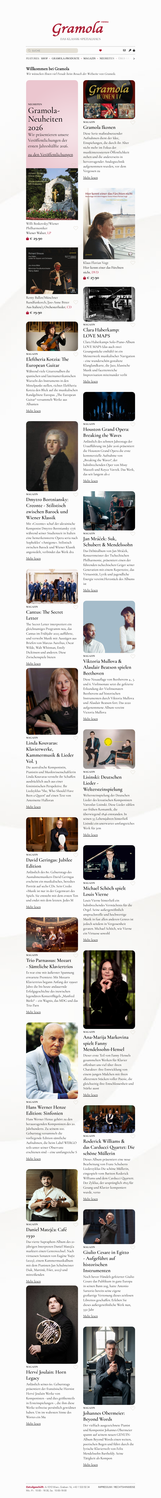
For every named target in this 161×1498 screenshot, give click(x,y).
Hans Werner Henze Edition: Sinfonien (46, 1110)
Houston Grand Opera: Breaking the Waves (106, 432)
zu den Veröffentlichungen (50, 154)
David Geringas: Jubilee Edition (49, 863)
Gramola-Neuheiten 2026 (45, 118)
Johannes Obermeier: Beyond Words (104, 1416)
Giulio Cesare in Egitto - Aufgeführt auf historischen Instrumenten (106, 1261)
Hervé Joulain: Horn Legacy (46, 1375)
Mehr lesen (90, 177)
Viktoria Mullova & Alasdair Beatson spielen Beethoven (107, 667)
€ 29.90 (36, 238)
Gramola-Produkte (65, 58)
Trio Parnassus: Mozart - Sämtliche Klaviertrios (49, 963)
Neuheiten (107, 58)
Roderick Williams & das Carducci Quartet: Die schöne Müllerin (109, 1147)
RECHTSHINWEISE (124, 1487)
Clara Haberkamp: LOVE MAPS (101, 333)
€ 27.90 (93, 277)
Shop (44, 58)
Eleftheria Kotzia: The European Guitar (47, 362)
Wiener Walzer (36, 233)
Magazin (89, 58)
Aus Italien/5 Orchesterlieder (45, 307)
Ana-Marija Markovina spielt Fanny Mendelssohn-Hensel (105, 1043)
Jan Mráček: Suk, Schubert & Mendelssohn (108, 541)
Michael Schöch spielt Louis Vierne (104, 891)
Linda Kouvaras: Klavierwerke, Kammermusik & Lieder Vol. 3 (50, 752)
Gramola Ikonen (99, 127)
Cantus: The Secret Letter (44, 615)
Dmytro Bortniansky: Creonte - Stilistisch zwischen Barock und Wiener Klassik (47, 508)
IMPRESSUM (105, 1487)
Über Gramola (128, 58)
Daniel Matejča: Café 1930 (46, 1232)
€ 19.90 (36, 312)
